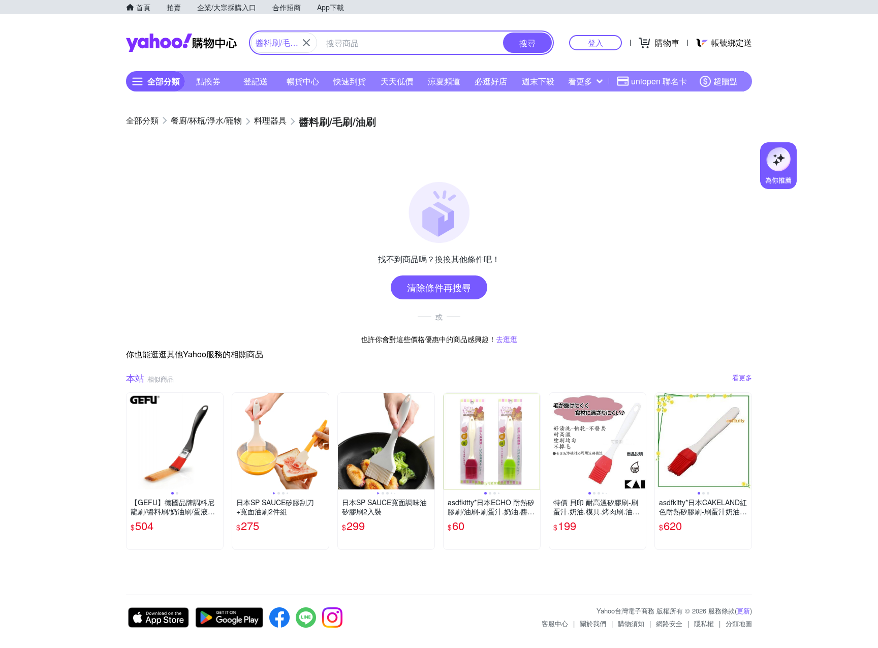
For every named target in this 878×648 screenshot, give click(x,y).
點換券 (208, 81)
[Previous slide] (133, 441)
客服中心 (555, 623)
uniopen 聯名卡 (659, 81)
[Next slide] (216, 441)
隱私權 (704, 623)
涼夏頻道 (444, 81)
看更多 (580, 81)
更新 (743, 610)
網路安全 (669, 623)
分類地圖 (739, 623)
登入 (595, 42)
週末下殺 (538, 81)
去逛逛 (506, 339)
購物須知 (631, 623)
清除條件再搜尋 (439, 287)
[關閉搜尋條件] (306, 43)
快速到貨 (349, 81)
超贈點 (725, 81)
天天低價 (397, 81)
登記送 (255, 81)
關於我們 (593, 623)
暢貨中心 (303, 81)
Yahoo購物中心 (181, 42)
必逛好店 (491, 81)
